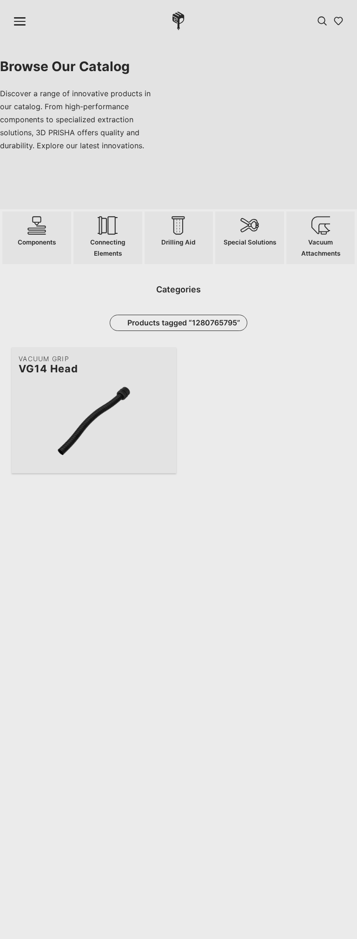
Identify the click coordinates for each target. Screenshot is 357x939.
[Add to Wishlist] (162, 360)
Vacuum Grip (44, 359)
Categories (178, 289)
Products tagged (183, 322)
